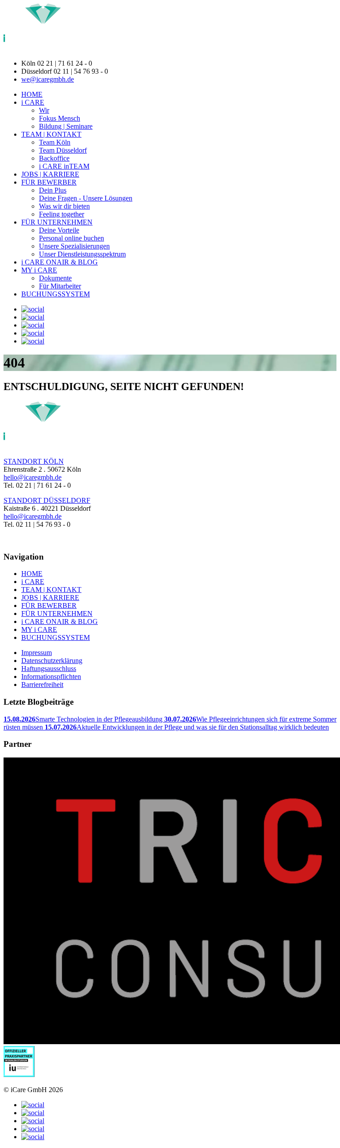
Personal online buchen (71, 238)
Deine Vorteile (59, 230)
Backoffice (54, 158)
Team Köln (54, 142)
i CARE (32, 102)
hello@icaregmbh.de (33, 477)
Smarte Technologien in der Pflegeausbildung (84, 719)
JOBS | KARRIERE (50, 174)
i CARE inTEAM (64, 166)
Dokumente (55, 278)
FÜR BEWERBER (49, 182)
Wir (44, 110)
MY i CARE (39, 270)
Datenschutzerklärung (51, 660)
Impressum (36, 652)
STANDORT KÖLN (34, 461)
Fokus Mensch (59, 118)
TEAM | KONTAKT (51, 134)
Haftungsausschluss (48, 668)
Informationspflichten (51, 676)
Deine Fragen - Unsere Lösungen (85, 198)
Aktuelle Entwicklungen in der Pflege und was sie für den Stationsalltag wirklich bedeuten (187, 727)
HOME (31, 94)
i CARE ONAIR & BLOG (59, 262)
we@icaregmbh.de (47, 79)
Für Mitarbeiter (60, 286)
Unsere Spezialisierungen (74, 246)
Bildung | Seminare (66, 126)
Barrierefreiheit (42, 684)
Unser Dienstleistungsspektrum (82, 254)
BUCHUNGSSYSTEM (55, 294)
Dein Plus (52, 190)
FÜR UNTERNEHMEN (57, 222)
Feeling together (61, 214)
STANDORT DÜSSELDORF (47, 500)
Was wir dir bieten (64, 206)
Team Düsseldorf (63, 150)
